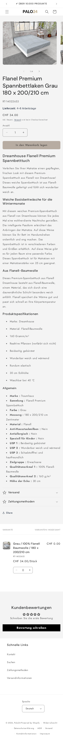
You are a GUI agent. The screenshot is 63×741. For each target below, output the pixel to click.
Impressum (45, 733)
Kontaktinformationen (26, 733)
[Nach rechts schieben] (39, 71)
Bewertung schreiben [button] (31, 628)
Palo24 (17, 722)
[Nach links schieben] (24, 71)
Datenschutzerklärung (24, 728)
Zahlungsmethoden (17, 670)
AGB (39, 728)
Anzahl (6, 125)
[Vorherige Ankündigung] (6, 4)
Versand (17, 119)
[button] (7, 12)
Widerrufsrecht (50, 722)
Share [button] (9, 512)
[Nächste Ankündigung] (56, 4)
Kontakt (11, 654)
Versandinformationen (19, 678)
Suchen (11, 662)
